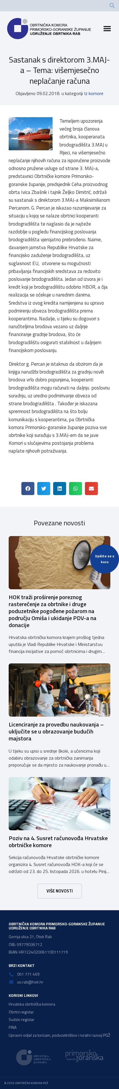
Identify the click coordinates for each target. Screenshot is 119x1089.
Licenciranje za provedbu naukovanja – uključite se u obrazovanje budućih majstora (56, 731)
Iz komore (93, 93)
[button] (112, 5)
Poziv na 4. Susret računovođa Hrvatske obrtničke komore (58, 841)
